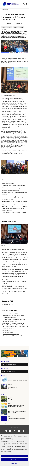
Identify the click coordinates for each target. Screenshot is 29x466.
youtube (18, 431)
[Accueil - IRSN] (11, 4)
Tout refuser (14, 460)
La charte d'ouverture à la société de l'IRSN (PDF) (13, 319)
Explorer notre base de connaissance (8, 371)
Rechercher (24, 4)
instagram (10, 431)
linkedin (6, 431)
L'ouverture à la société (7, 321)
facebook (14, 431)
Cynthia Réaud (4, 304)
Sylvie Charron (11, 304)
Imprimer (9, 23)
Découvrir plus (4, 422)
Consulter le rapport (8, 332)
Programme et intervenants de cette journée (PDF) (14, 315)
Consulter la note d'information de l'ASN (12, 336)
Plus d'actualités (4, 390)
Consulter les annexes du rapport (11, 334)
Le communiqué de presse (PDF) (10, 313)
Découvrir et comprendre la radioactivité (9, 364)
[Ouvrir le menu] (26, 4)
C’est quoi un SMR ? (4, 357)
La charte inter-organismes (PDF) (10, 317)
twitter (23, 431)
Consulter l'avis (6, 330)
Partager (18, 23)
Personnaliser (14, 463)
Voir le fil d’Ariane (4, 9)
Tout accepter (14, 456)
